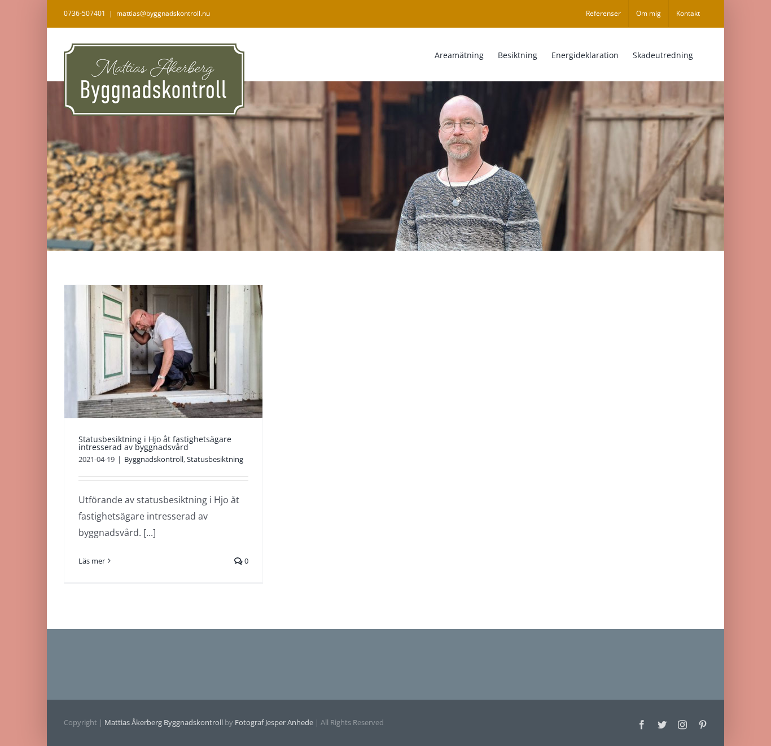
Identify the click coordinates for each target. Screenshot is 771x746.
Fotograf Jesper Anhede (274, 722)
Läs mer (91, 561)
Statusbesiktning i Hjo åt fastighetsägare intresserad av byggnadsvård (154, 443)
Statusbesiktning (215, 459)
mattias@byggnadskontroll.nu (163, 13)
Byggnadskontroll (153, 459)
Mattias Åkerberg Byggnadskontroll (163, 722)
